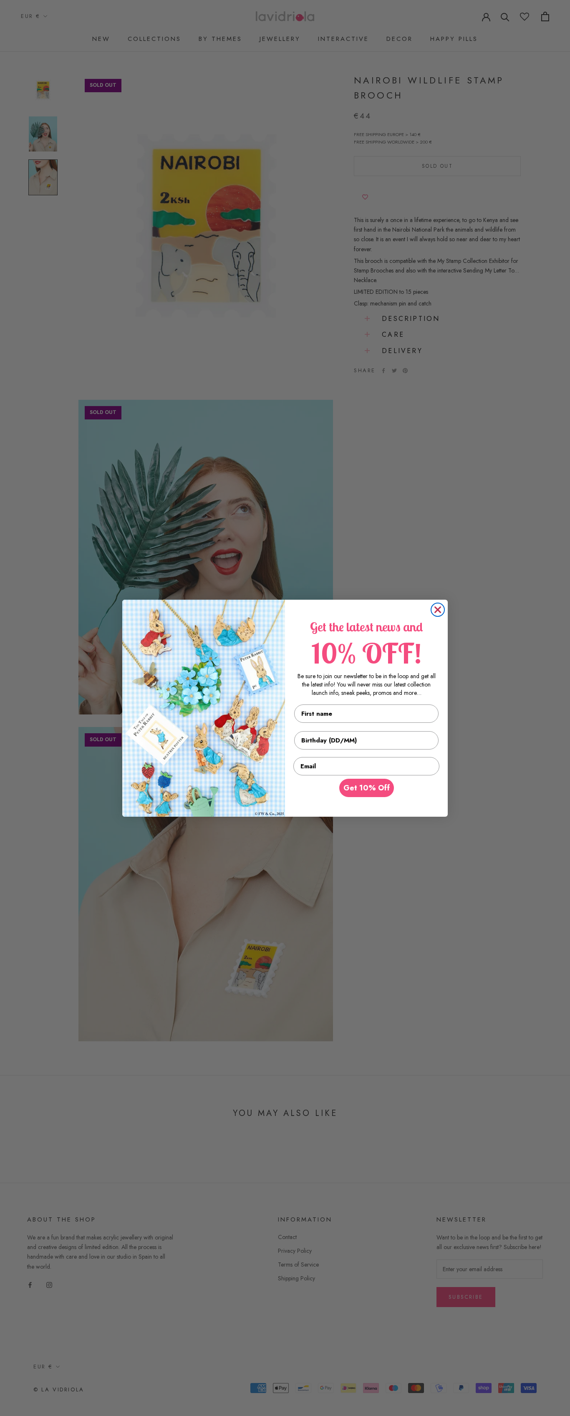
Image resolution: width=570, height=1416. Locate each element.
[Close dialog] (437, 609)
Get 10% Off (366, 787)
